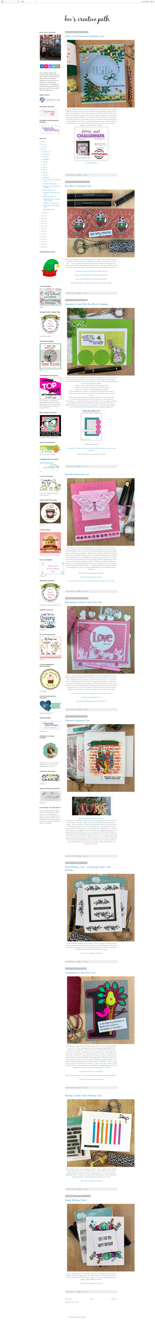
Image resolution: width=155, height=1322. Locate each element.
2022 (42, 149)
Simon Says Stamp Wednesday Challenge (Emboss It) (91, 701)
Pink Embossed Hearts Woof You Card (83, 602)
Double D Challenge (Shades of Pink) (91, 577)
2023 (42, 147)
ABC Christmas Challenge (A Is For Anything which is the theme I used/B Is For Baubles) (91, 1075)
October (45, 157)
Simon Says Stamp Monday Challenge (87, 279)
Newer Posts (69, 1299)
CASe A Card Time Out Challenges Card (84, 36)
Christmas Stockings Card (77, 720)
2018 (42, 223)
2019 (42, 221)
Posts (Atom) (75, 1302)
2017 (42, 226)
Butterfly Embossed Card (77, 474)
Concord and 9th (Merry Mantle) (99, 822)
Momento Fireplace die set (81, 832)
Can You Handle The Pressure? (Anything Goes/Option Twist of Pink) (91, 693)
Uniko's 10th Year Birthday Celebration (91, 953)
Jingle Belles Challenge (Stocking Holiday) (91, 818)
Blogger (84, 1317)
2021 (42, 216)
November (46, 154)
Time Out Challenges (78, 109)
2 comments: (85, 961)
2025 (42, 141)
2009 (42, 247)
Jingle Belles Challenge (82, 820)
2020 (42, 218)
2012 (42, 239)
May (44, 169)
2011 (42, 241)
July (44, 164)
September (46, 159)
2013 (42, 236)
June (44, 167)
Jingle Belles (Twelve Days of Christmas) (91, 1071)
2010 (42, 244)
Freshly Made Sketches (89, 407)
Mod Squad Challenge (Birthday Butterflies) (91, 573)
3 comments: (85, 466)
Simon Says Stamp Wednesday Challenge (87, 275)
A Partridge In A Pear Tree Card (80, 972)
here (81, 1173)
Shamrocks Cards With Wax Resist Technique (86, 303)
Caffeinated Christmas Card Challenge (84, 261)
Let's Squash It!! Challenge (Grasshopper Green (79, 448)
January (45, 212)
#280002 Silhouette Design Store (103, 1060)
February (45, 177)
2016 (42, 228)
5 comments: (85, 591)
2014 (42, 234)
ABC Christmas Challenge (86, 1064)
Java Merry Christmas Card (78, 185)
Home (91, 1299)
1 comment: (85, 175)
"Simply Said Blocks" (71, 1175)
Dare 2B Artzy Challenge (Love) (91, 697)
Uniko (86, 943)
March (44, 175)
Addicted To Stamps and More (103, 1064)
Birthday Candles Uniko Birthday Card (83, 1095)
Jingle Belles (111, 1048)
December (45, 151)
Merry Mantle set (110, 832)
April (44, 172)
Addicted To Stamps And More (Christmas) (91, 1079)
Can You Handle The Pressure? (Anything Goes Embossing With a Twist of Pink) (91, 581)
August (45, 162)
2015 (42, 231)
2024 (42, 144)
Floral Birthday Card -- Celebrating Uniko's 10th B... (51, 199)
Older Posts (114, 1299)
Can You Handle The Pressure (107, 676)
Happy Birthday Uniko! (76, 1200)
